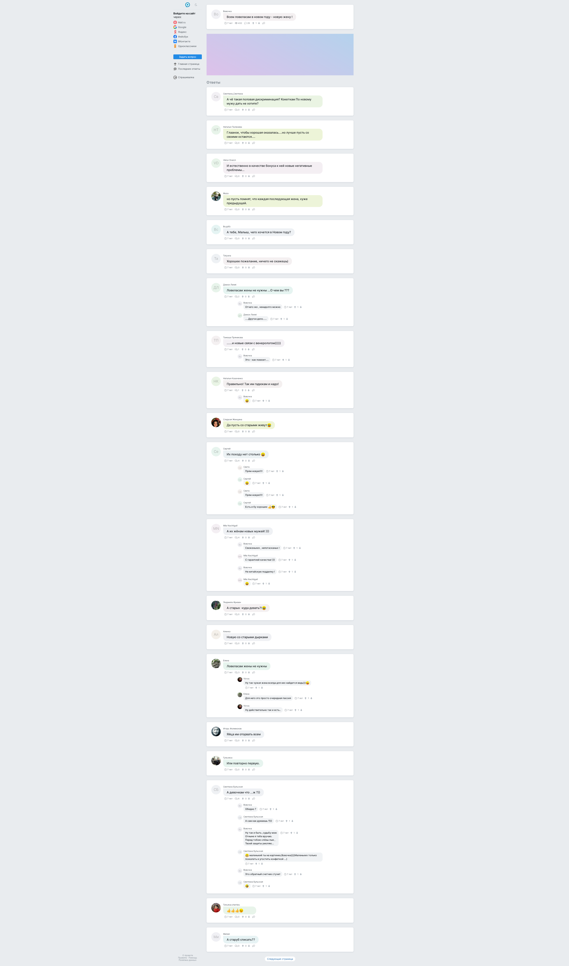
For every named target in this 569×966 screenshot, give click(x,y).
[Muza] (217, 196)
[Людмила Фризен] (217, 605)
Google (182, 27)
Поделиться (263, 22)
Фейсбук (183, 36)
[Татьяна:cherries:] (217, 907)
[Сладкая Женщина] (217, 422)
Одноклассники (187, 46)
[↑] (253, 23)
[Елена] (217, 663)
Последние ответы (189, 68)
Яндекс (182, 31)
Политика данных (187, 960)
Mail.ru (182, 22)
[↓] (258, 23)
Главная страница (188, 63)
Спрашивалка (186, 77)
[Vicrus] (240, 679)
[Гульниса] (217, 760)
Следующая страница (280, 958)
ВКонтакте (184, 41)
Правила (182, 957)
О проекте (187, 955)
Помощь (193, 957)
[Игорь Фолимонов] (217, 731)
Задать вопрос (187, 56)
